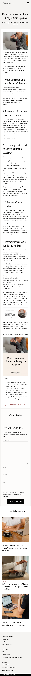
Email (5, 475)
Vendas (4, 543)
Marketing (16, 10)
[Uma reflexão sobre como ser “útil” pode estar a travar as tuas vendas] (15, 606)
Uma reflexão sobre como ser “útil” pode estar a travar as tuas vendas (14, 623)
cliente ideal (6, 127)
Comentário (6, 440)
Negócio (22, 10)
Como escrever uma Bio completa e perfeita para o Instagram (14, 181)
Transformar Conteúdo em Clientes (13, 294)
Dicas (4, 405)
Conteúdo (4, 620)
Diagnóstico (5, 639)
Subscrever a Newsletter (9, 667)
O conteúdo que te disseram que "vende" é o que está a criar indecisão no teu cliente (15, 548)
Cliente (11, 404)
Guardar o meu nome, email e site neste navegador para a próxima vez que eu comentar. (14, 494)
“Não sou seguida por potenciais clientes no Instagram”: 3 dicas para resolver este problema (16, 384)
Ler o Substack (6, 665)
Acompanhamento (7, 644)
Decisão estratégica (19, 404)
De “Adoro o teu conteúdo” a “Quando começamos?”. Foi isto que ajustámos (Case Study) (15, 586)
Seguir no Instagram (7, 670)
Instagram (10, 10)
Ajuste (3, 642)
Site (4, 483)
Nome (5, 467)
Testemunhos (6, 654)
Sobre (3, 652)
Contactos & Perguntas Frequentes (12, 657)
